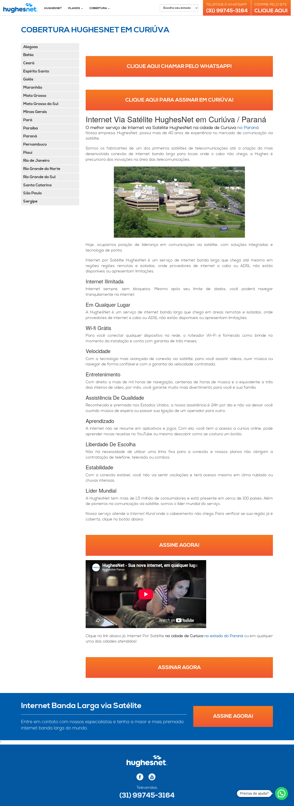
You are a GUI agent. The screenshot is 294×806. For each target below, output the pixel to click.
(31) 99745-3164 (227, 11)
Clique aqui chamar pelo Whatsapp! (179, 66)
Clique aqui (271, 11)
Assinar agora (179, 667)
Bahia (28, 54)
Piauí (27, 152)
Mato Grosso (34, 95)
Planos (74, 8)
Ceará (28, 63)
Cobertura (98, 8)
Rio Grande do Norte (41, 168)
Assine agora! (179, 545)
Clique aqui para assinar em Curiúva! (179, 100)
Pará (27, 120)
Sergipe (30, 201)
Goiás (28, 79)
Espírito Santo (36, 71)
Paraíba (30, 128)
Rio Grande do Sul (39, 176)
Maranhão (32, 87)
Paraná (30, 136)
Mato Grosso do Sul (40, 103)
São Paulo (32, 193)
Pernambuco (35, 144)
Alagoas (30, 46)
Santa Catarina (37, 185)
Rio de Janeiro (36, 160)
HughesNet (53, 8)
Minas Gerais (35, 111)
